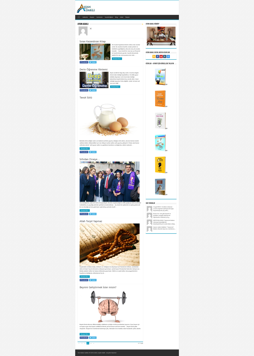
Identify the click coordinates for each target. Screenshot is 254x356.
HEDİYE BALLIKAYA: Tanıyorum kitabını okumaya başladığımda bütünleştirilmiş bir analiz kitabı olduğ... (164, 222)
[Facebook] (157, 56)
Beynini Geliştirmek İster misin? (98, 287)
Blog (116, 17)
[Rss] (154, 56)
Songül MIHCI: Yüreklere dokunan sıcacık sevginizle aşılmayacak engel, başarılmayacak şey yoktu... (163, 208)
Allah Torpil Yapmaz (91, 221)
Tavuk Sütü (86, 97)
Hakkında (85, 17)
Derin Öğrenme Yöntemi (94, 69)
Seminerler (99, 17)
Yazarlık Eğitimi (109, 17)
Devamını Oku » (117, 58)
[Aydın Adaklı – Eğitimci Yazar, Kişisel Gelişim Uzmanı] (86, 8)
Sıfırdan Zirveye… (90, 159)
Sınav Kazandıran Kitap (93, 41)
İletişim (127, 17)
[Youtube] (161, 56)
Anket (121, 17)
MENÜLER (78, 17)
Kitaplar (92, 17)
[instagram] (168, 56)
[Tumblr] (164, 56)
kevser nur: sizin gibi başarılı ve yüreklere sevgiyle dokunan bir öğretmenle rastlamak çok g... (162, 215)
